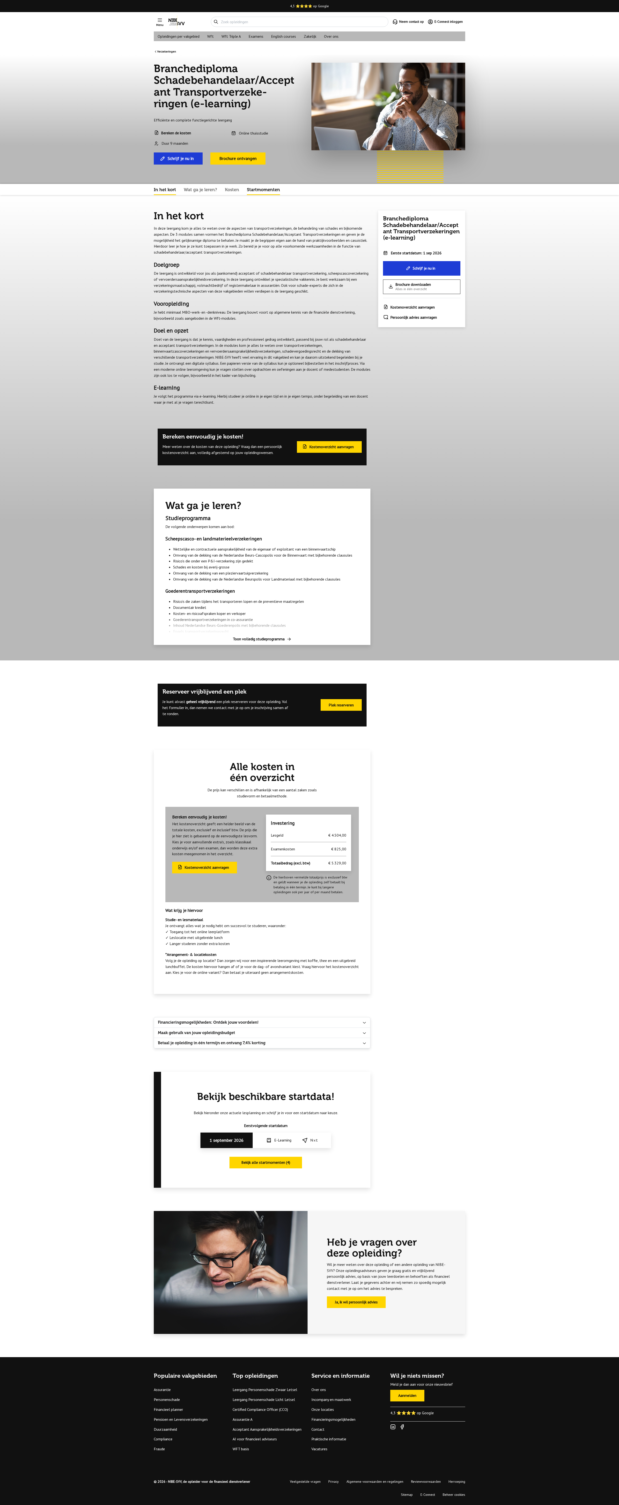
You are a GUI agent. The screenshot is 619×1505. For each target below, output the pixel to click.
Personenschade (167, 1399)
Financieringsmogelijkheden (333, 1419)
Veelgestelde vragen (305, 1481)
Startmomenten (263, 189)
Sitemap (407, 1494)
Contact (317, 1429)
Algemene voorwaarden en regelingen (374, 1481)
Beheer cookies (454, 1494)
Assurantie (162, 1389)
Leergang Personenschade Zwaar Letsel (265, 1389)
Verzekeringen (166, 51)
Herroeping (457, 1481)
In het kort (165, 189)
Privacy (333, 1481)
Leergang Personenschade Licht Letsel (264, 1399)
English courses (283, 36)
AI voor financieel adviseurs (255, 1439)
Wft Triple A (231, 36)
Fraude (159, 1448)
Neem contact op (411, 21)
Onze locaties (322, 1409)
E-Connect (427, 1494)
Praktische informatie (328, 1439)
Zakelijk (310, 36)
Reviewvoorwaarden (426, 1481)
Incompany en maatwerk (331, 1399)
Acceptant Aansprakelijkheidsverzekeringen (267, 1429)
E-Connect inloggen (449, 21)
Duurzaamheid (165, 1429)
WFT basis (241, 1448)
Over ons (331, 36)
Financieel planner (168, 1409)
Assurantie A (242, 1419)
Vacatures (319, 1448)
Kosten (232, 189)
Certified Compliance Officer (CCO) (260, 1409)
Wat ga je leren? (200, 189)
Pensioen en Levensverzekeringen (181, 1419)
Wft (210, 36)
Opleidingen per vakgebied (178, 36)
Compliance (163, 1439)
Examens (256, 36)
